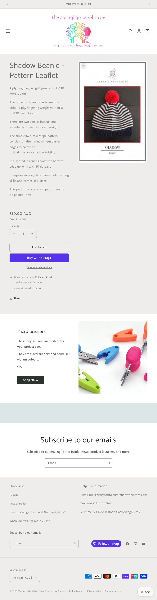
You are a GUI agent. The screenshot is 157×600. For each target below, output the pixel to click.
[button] (8, 31)
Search (14, 495)
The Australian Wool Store (31, 591)
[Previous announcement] (7, 4)
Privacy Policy (18, 503)
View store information (28, 288)
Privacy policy (94, 591)
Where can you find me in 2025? (30, 521)
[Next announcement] (149, 4)
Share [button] (16, 298)
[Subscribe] (108, 462)
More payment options (39, 267)
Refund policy (76, 591)
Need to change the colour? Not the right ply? (38, 512)
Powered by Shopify (55, 591)
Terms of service (113, 591)
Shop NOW (30, 380)
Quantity (14, 225)
